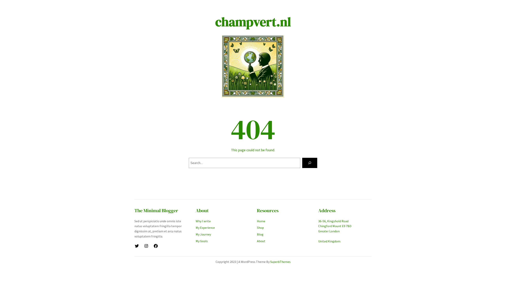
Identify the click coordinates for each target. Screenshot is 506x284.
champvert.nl (253, 21)
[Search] (309, 163)
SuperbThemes (280, 262)
